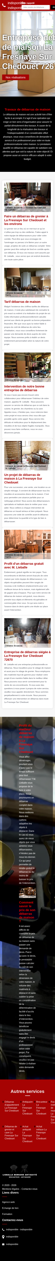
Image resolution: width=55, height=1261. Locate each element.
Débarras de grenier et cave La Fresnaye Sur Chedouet (11, 1132)
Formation (7, 1214)
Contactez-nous (29, 1189)
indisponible (12, 1229)
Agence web (8, 1202)
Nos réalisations (16, 77)
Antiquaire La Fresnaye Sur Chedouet (27, 1108)
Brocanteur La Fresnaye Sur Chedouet (41, 1108)
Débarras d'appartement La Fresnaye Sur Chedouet (12, 1106)
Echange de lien (10, 1208)
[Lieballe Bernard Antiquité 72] (19, 1171)
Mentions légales (10, 1189)
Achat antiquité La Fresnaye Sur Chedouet (27, 1134)
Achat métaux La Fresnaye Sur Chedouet (41, 1132)
